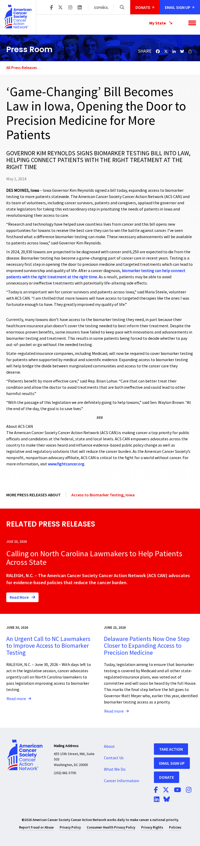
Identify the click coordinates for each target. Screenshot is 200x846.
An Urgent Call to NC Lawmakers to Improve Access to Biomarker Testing (48, 646)
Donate (166, 777)
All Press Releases (21, 67)
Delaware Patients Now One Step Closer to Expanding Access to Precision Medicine (147, 646)
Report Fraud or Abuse (36, 827)
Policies (175, 827)
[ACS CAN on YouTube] (177, 790)
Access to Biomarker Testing (97, 494)
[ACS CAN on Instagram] (70, 8)
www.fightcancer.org (66, 464)
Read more (16, 698)
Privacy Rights (152, 827)
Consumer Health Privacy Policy (111, 827)
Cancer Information (121, 780)
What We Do (115, 769)
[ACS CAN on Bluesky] (167, 799)
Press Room (29, 49)
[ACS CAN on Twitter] (60, 8)
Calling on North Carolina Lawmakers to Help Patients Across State (94, 558)
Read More (19, 597)
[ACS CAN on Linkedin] (80, 8)
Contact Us (114, 758)
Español (101, 7)
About (109, 746)
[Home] (18, 16)
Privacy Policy (70, 827)
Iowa (130, 494)
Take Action (171, 749)
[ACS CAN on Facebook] (51, 8)
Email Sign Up (172, 763)
